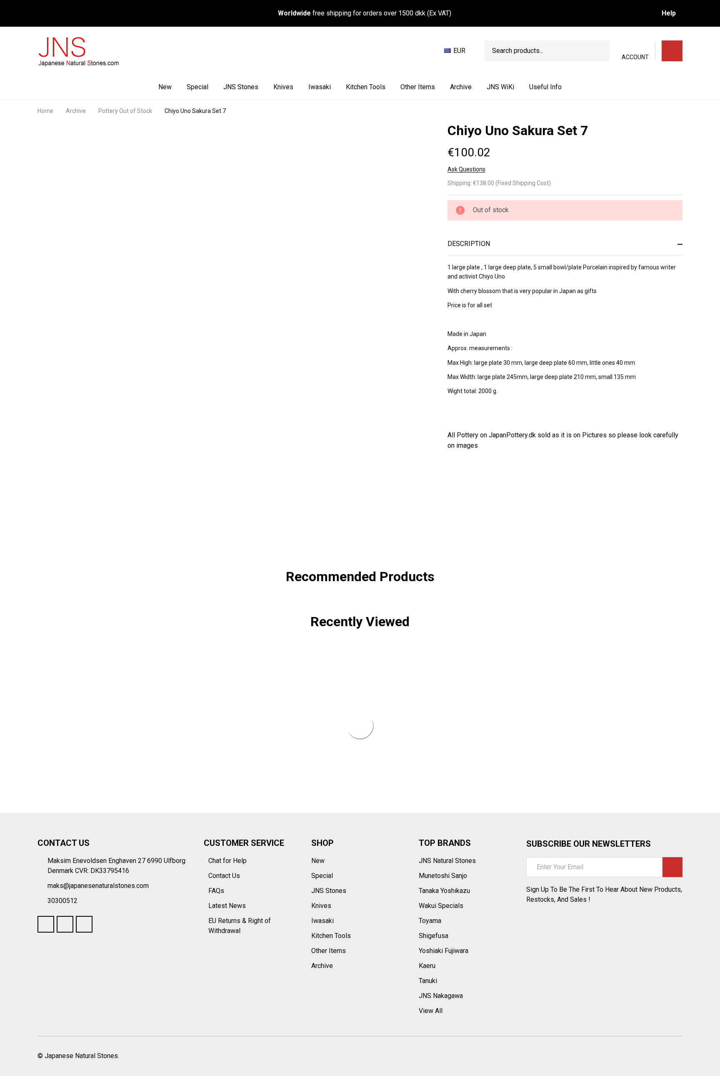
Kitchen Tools (365, 87)
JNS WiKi (500, 87)
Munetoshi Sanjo (443, 876)
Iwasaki (319, 87)
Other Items (417, 87)
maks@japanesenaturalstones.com (98, 886)
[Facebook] (466, 479)
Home (45, 111)
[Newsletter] (672, 867)
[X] (496, 479)
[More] (259, 87)
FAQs (216, 891)
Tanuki (428, 981)
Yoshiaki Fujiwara (443, 951)
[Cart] (672, 50)
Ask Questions (466, 169)
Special (197, 87)
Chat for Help (228, 861)
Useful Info (545, 87)
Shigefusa (433, 936)
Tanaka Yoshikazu (444, 891)
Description (469, 244)
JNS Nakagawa (441, 996)
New (165, 87)
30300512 (63, 901)
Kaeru (427, 966)
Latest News (228, 906)
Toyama (430, 921)
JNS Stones (240, 87)
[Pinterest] (512, 479)
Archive (461, 87)
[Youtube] (65, 924)
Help (669, 13)
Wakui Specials (441, 906)
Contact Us (225, 876)
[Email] (482, 479)
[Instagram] (84, 924)
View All (430, 1011)
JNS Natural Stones (447, 861)
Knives (283, 87)
